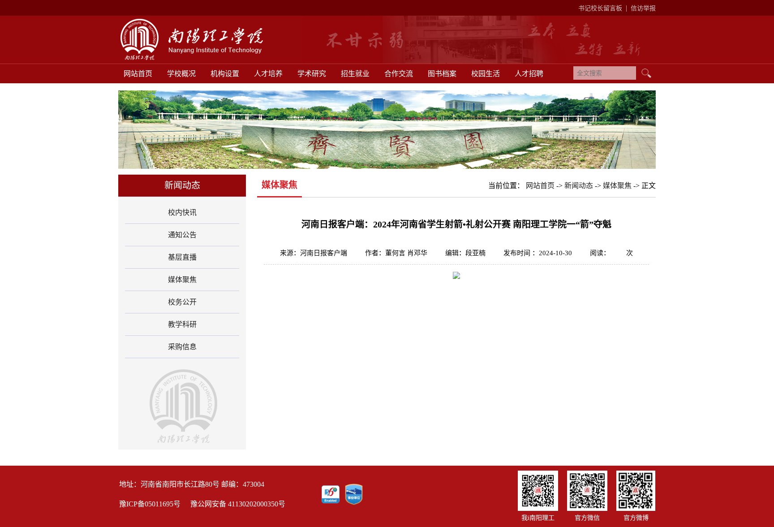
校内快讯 (182, 212)
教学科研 (182, 324)
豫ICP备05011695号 (150, 504)
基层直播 (182, 257)
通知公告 (182, 235)
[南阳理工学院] (204, 59)
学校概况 (181, 73)
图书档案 (442, 73)
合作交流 (398, 73)
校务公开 (182, 302)
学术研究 (311, 73)
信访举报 (643, 8)
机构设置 (225, 73)
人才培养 (268, 73)
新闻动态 (578, 185)
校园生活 (485, 73)
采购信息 (182, 347)
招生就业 (355, 73)
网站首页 (138, 73)
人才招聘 (529, 73)
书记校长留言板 (600, 8)
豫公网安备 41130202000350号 (237, 504)
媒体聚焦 (182, 279)
